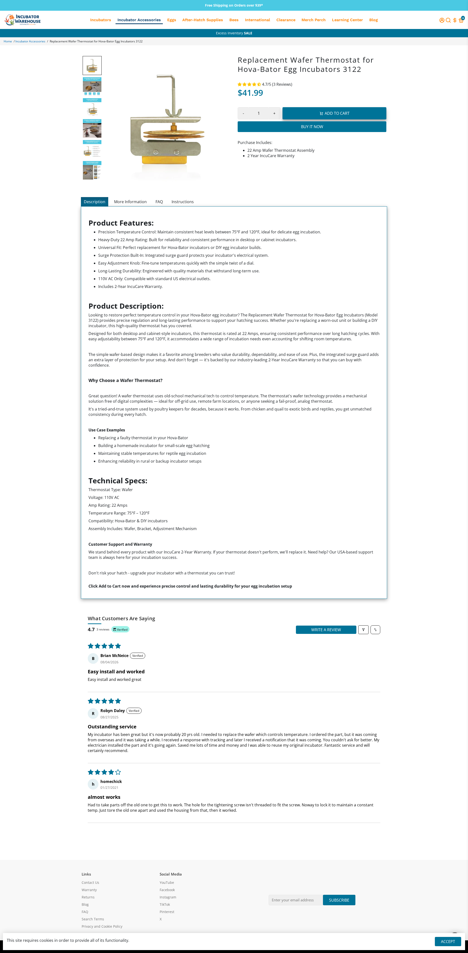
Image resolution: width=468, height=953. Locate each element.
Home (8, 41)
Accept (448, 941)
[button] (250, 84)
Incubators (100, 20)
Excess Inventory (234, 33)
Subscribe (339, 900)
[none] (92, 65)
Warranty (89, 890)
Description (94, 201)
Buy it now (312, 126)
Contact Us (90, 882)
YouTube (167, 882)
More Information (130, 201)
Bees (234, 20)
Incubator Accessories (139, 20)
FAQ (159, 201)
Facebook (167, 890)
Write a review (326, 629)
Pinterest (167, 912)
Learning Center (347, 20)
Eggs (171, 20)
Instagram (168, 897)
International (257, 20)
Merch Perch (314, 20)
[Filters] (363, 629)
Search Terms (93, 919)
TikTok (165, 904)
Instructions (183, 201)
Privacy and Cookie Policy (102, 926)
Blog (373, 20)
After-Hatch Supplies (202, 20)
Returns (88, 897)
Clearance (285, 20)
